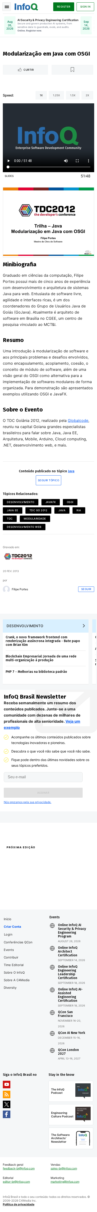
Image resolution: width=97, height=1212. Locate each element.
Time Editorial (14, 965)
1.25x (56, 95)
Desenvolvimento (20, 502)
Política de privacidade (18, 1204)
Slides (9, 176)
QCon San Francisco (65, 1014)
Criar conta (12, 926)
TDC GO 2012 (38, 510)
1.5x (72, 95)
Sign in (85, 6)
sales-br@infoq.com (64, 1168)
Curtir (29, 69)
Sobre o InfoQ (14, 972)
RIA (79, 510)
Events (9, 950)
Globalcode (78, 420)
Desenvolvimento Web (24, 527)
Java (71, 471)
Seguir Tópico (48, 480)
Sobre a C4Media (16, 980)
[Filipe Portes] (6, 589)
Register (63, 6)
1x (41, 95)
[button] (43, 793)
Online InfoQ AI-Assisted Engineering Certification (70, 995)
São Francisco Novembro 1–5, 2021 (70, 902)
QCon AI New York (71, 1033)
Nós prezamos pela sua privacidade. (27, 802)
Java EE (12, 510)
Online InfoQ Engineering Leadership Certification (67, 972)
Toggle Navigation (6, 6)
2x (87, 95)
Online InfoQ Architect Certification (67, 951)
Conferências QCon (18, 942)
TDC (10, 518)
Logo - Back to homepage (26, 6)
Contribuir (11, 957)
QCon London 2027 (68, 1052)
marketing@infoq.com (65, 1181)
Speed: (8, 95)
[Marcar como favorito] (72, 70)
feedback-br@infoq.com (19, 1168)
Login (8, 934)
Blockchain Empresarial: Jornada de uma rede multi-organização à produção (41, 658)
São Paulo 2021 (58, 896)
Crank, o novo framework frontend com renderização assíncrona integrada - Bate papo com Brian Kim (43, 641)
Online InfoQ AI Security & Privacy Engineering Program (72, 930)
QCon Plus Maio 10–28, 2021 (22, 902)
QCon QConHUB (33, 857)
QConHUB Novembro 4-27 (20, 896)
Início (7, 919)
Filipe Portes (20, 589)
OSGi (70, 502)
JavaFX (50, 502)
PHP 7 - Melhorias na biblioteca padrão (36, 672)
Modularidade (35, 518)
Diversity (10, 987)
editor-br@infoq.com (16, 1181)
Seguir (86, 589)
